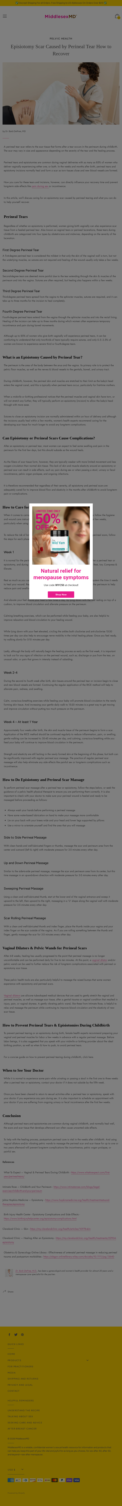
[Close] (89, 507)
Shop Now (61, 594)
